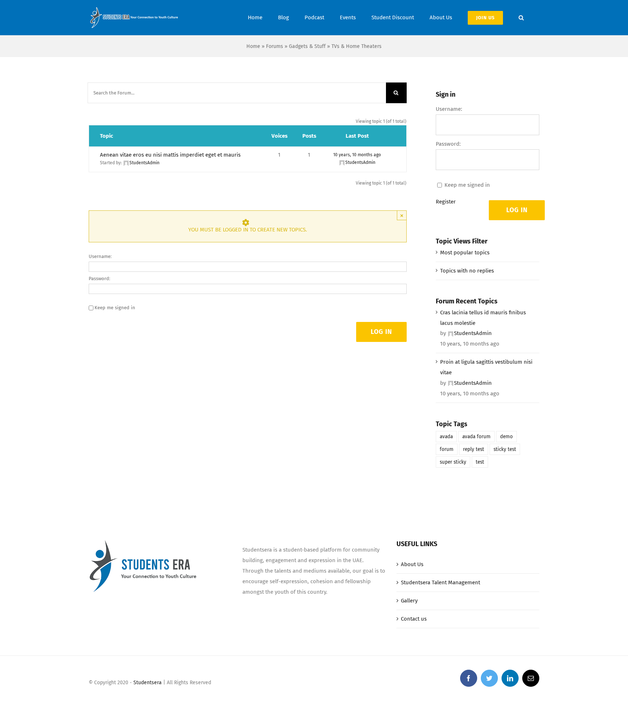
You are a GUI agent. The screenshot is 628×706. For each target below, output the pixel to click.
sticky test (505, 449)
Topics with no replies (467, 270)
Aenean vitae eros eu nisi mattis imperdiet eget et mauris (170, 155)
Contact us (414, 619)
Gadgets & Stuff (307, 46)
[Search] (521, 17)
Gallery (409, 600)
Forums (274, 46)
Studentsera (147, 682)
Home (253, 46)
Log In (381, 332)
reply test (473, 449)
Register (446, 201)
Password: (99, 278)
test (480, 462)
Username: (100, 256)
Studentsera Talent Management (440, 582)
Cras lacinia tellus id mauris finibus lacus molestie (483, 317)
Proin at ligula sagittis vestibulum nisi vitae (486, 367)
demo (506, 436)
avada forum (476, 436)
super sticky (453, 462)
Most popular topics (465, 252)
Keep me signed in (114, 307)
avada (446, 436)
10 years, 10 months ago (357, 154)
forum (447, 449)
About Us (412, 564)
